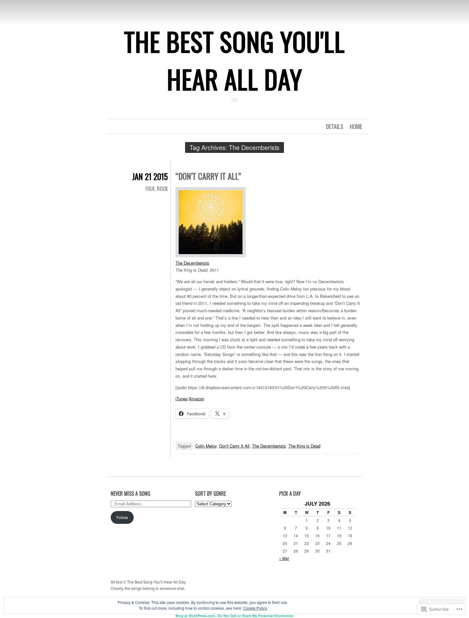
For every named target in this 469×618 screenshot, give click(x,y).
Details (334, 126)
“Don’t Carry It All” (208, 176)
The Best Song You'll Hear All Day (234, 60)
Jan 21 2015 (150, 176)
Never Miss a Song (130, 493)
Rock (162, 188)
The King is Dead (304, 446)
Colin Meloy (206, 446)
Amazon (196, 399)
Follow (122, 517)
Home (356, 126)
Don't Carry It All (234, 446)
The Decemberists (192, 263)
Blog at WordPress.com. (195, 615)
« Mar (284, 558)
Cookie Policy (255, 608)
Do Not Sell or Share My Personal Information (256, 615)
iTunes (181, 399)
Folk (150, 188)
